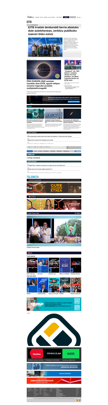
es (80, 17)
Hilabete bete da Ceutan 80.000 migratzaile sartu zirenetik (40, 140)
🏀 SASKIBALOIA (46, 151)
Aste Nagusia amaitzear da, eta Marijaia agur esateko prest (40, 143)
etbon (33, 196)
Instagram (77, 391)
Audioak (51, 391)
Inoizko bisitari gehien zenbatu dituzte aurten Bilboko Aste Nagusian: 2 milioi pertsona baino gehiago (49, 136)
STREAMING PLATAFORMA (52, 360)
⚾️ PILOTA (35, 151)
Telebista (45, 17)
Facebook (77, 389)
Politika (40, 391)
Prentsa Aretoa (59, 396)
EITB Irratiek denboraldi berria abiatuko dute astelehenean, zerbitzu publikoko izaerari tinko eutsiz (53, 31)
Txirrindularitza (45, 390)
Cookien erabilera (51, 398)
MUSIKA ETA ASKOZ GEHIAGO (36, 360)
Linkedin (77, 393)
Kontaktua (68, 398)
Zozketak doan (59, 391)
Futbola (44, 389)
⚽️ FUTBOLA (40, 151)
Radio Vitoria (35, 391)
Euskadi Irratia (36, 389)
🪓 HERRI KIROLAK (65, 151)
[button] (28, 187)
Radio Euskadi (36, 390)
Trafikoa (57, 389)
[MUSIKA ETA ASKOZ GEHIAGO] (36, 353)
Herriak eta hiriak (59, 394)
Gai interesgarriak (59, 393)
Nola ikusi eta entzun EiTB (60, 395)
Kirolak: (45, 388)
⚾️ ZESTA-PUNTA (52, 151)
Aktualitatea (41, 389)
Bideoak (29, 391)
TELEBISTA (33, 177)
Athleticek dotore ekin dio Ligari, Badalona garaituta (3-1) (39, 169)
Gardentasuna (64, 398)
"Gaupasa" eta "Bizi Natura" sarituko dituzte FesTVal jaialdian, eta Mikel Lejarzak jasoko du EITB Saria (71, 75)
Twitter (77, 390)
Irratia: (35, 388)
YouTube (77, 394)
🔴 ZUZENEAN (77, 151)
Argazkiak (51, 390)
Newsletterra (77, 388)
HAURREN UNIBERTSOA (68, 360)
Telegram (77, 392)
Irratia (49, 17)
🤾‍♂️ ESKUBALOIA (59, 151)
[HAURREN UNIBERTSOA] (70, 353)
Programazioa (30, 389)
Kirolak (41, 17)
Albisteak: (41, 388)
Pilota (44, 391)
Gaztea (57, 388)
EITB (29, 22)
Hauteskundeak (59, 390)
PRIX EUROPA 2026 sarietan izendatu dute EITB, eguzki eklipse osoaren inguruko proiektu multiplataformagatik (43, 84)
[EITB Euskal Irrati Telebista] (31, 17)
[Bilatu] (77, 17)
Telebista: (29, 388)
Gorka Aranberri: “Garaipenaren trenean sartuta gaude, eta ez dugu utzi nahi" (44, 172)
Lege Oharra (47, 398)
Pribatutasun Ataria (41, 398)
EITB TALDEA (72, 17)
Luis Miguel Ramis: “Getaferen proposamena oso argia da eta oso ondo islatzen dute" (46, 165)
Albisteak (37, 17)
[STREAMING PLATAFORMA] (53, 353)
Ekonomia (40, 390)
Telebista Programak (30, 390)
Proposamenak (35, 180)
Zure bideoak (70, 148)
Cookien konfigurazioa (58, 398)
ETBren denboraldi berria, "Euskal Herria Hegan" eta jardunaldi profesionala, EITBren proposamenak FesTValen (72, 88)
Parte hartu (58, 392)
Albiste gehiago (32, 132)
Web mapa (72, 398)
